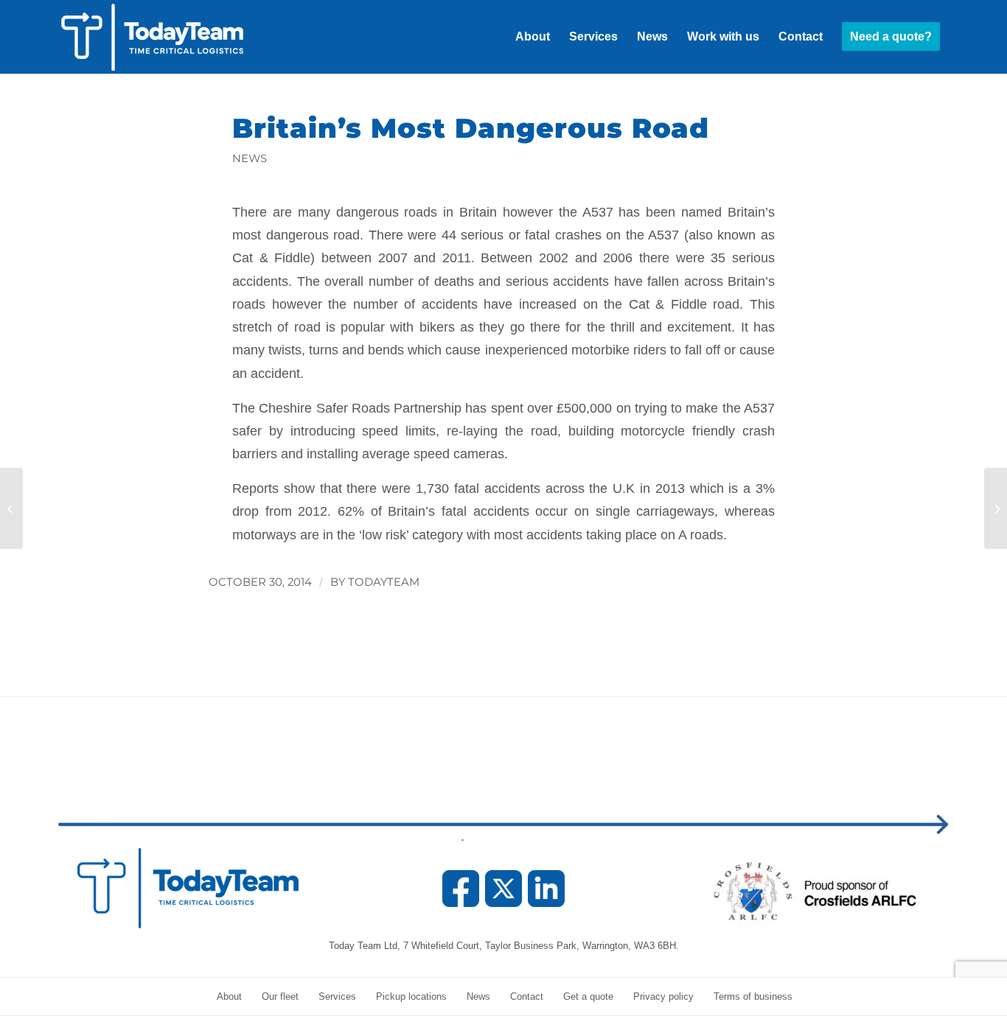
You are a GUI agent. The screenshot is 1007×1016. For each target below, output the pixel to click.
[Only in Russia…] (11, 508)
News (249, 158)
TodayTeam (383, 582)
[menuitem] (533, 37)
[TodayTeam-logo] (168, 37)
